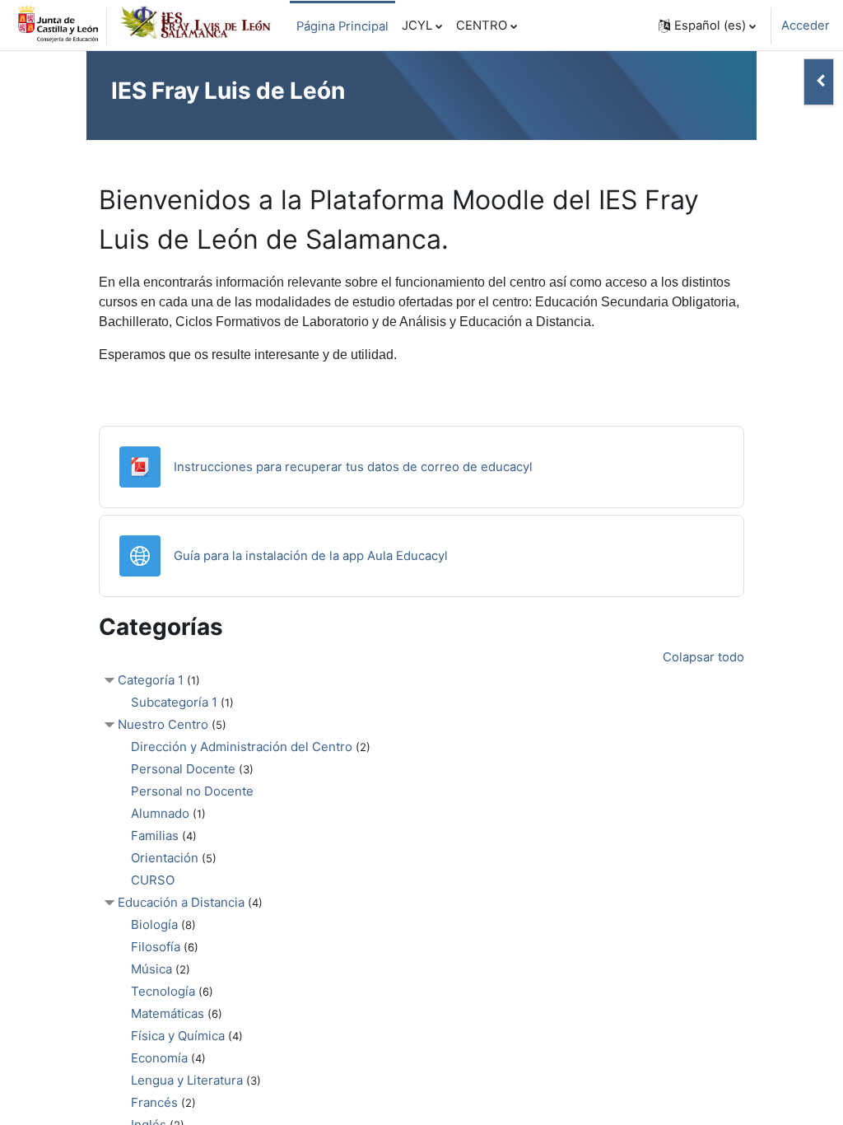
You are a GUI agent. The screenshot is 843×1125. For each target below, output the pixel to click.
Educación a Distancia (181, 902)
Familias (155, 835)
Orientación (164, 858)
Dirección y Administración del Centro (241, 746)
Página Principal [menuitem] (342, 26)
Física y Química (178, 1035)
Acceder (805, 25)
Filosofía (155, 947)
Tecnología (163, 991)
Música (151, 969)
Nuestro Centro (163, 724)
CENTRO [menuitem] (481, 25)
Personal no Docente (192, 791)
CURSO (153, 880)
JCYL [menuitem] (417, 25)
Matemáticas (167, 1013)
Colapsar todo (703, 657)
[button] (707, 25)
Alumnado (160, 813)
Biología (154, 924)
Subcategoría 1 (174, 702)
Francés (154, 1102)
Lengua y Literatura (187, 1080)
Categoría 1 (151, 680)
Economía (159, 1058)
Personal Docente (183, 769)
